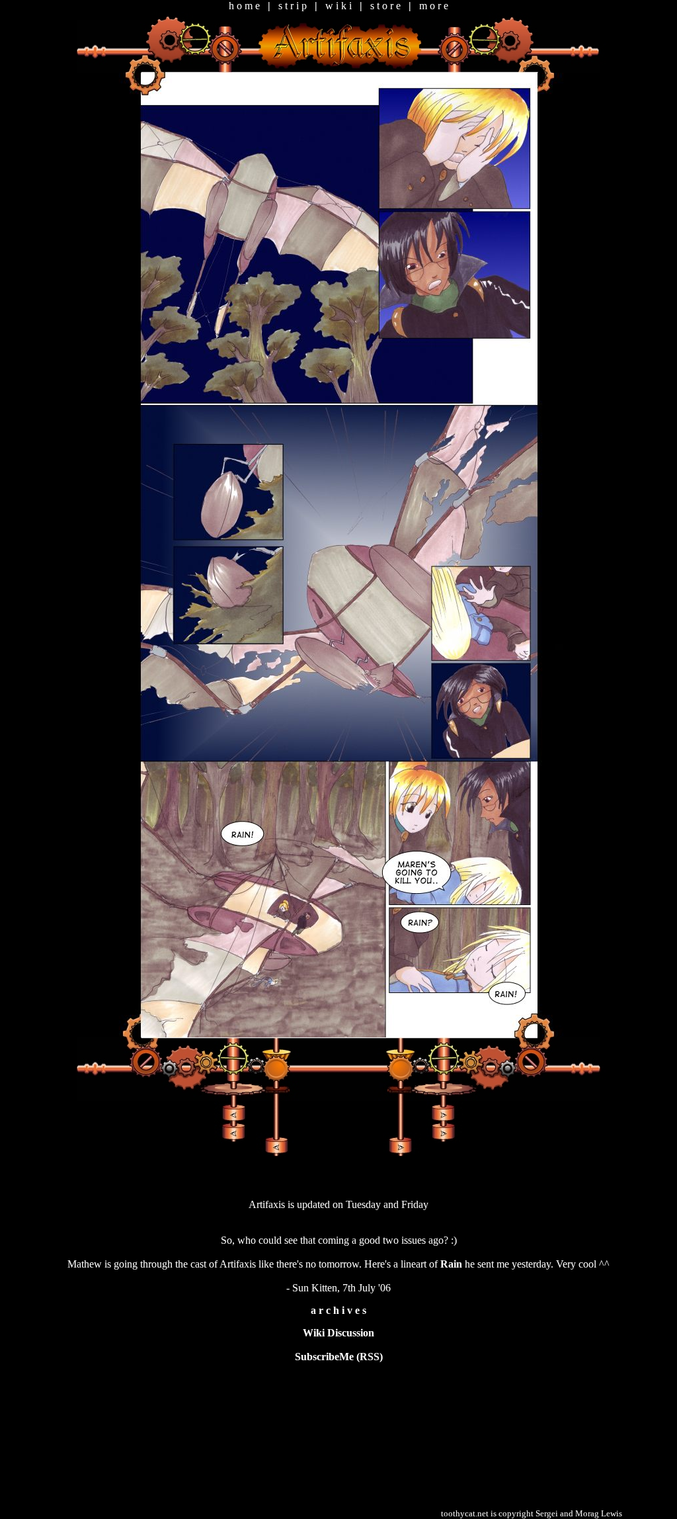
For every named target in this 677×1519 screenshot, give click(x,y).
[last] (442, 1123)
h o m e (244, 5)
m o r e (433, 5)
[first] (234, 1123)
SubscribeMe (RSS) (339, 1356)
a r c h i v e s (338, 1310)
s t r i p (292, 5)
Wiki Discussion (338, 1332)
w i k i (338, 5)
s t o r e (385, 5)
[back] (276, 1145)
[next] (401, 1145)
